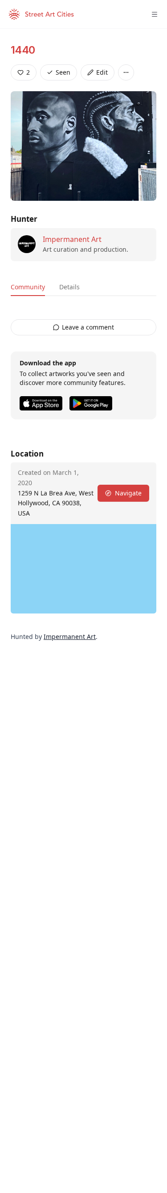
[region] (83, 568)
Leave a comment (88, 327)
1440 (23, 49)
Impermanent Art (72, 239)
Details (69, 287)
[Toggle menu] (154, 14)
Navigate (128, 493)
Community (28, 287)
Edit (102, 72)
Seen (63, 72)
